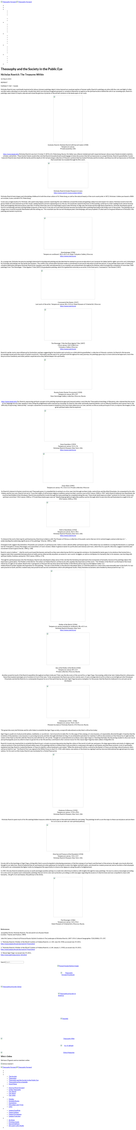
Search (3, 962)
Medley (11, 35)
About (7, 7)
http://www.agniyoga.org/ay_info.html (14, 955)
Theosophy (12, 13)
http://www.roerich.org (68, 256)
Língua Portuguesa (15, 51)
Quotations (13, 39)
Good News (13, 20)
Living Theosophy (15, 26)
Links (10, 43)
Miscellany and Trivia (16, 41)
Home (7, 5)
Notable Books (14, 37)
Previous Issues (14, 58)
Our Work (12, 30)
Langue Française (14, 53)
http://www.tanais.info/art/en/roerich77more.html (18, 944)
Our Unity (12, 32)
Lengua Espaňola (14, 47)
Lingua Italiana (14, 49)
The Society (13, 11)
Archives (8, 54)
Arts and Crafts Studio (16, 62)
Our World (12, 28)
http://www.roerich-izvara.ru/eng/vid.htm (68, 193)
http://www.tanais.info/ (11, 154)
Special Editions (14, 60)
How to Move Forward (16, 24)
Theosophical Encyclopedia (18, 18)
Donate (7, 64)
